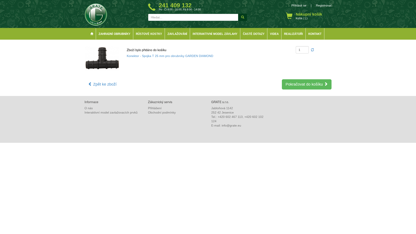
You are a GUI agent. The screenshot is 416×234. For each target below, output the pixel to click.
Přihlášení (155, 108)
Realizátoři (293, 34)
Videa (274, 34)
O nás (88, 108)
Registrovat (324, 5)
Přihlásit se (298, 5)
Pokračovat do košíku (305, 84)
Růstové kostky (149, 34)
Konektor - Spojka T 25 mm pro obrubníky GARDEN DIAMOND (170, 56)
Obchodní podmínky (162, 112)
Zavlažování (177, 34)
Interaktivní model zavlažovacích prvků (111, 112)
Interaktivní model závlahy (215, 34)
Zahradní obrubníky (114, 34)
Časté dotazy (254, 34)
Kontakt (315, 34)
